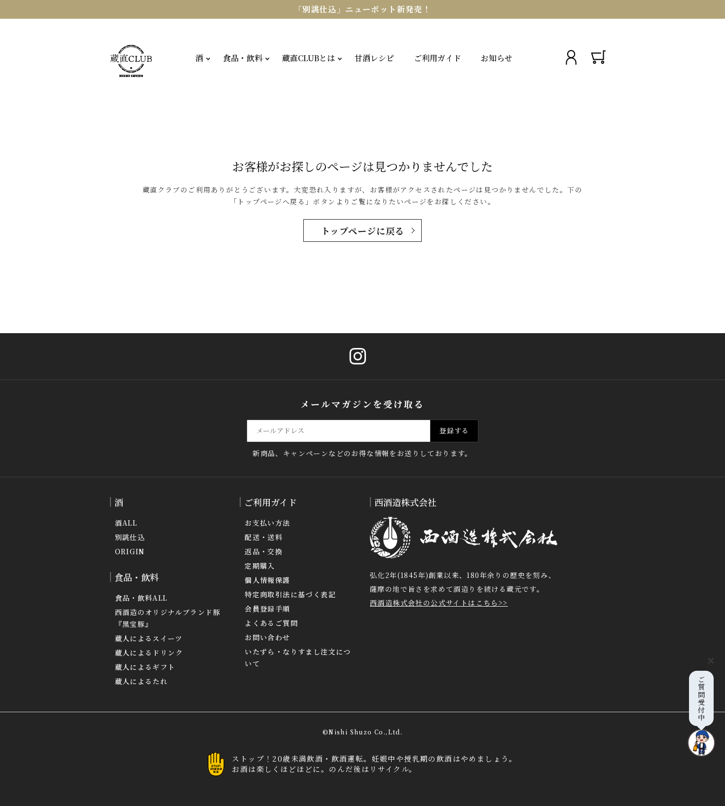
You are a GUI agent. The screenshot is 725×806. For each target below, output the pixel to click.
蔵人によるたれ (141, 681)
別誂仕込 (130, 537)
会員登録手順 (267, 609)
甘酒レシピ (374, 58)
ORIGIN (130, 551)
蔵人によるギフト (145, 667)
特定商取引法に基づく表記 (290, 594)
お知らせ (496, 58)
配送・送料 (264, 537)
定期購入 (260, 566)
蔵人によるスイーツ (149, 638)
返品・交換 (264, 551)
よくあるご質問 (271, 623)
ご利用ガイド (437, 58)
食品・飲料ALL (141, 598)
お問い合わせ (267, 637)
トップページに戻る (362, 230)
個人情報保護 (267, 580)
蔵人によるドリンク (149, 652)
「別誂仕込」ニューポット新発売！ (362, 9)
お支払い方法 (267, 523)
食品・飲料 (242, 58)
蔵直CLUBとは (308, 58)
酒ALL (126, 523)
